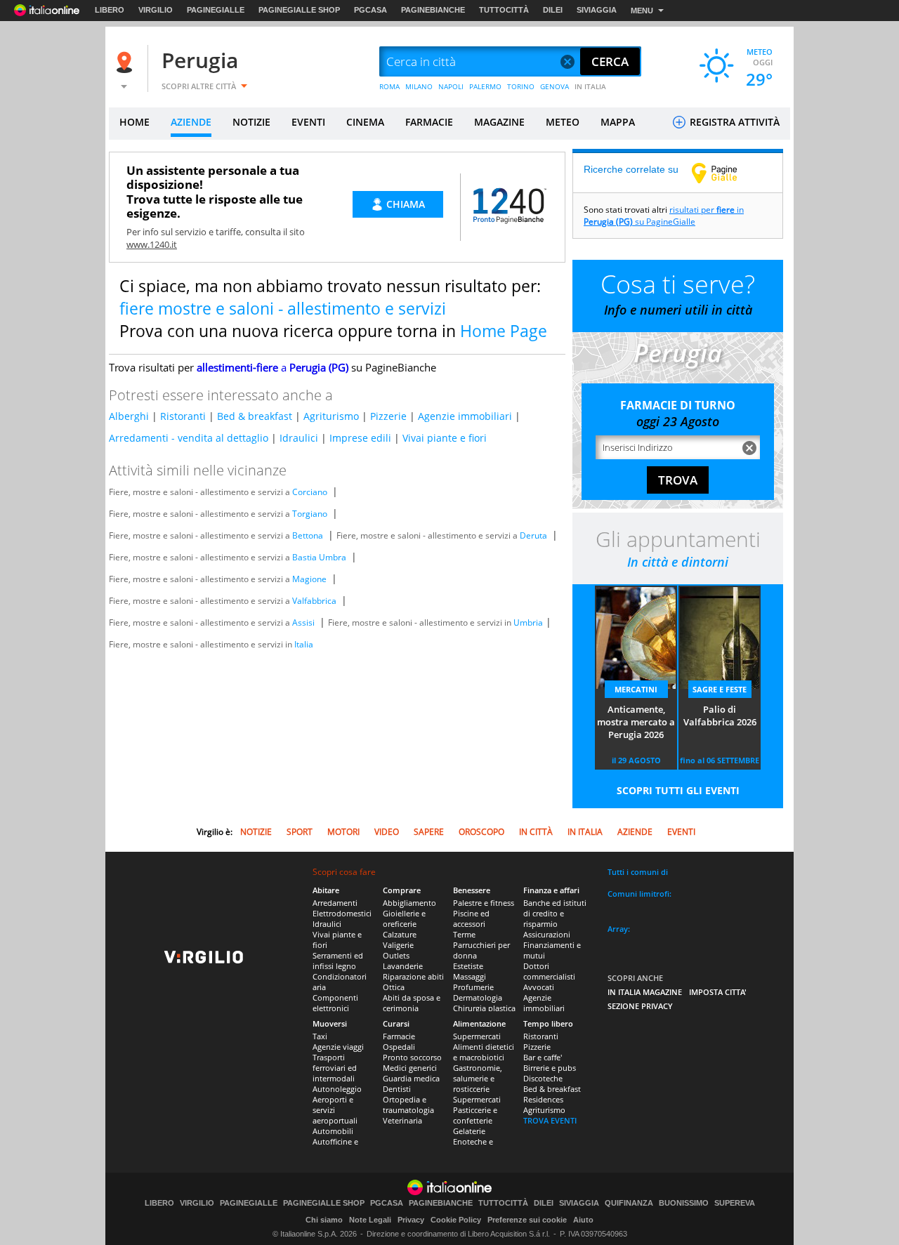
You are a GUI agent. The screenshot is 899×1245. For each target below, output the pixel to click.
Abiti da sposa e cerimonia (411, 1002)
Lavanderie (403, 966)
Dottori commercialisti (549, 971)
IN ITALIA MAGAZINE (645, 992)
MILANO (419, 86)
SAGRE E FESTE (720, 689)
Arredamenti (335, 902)
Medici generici (410, 1067)
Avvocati (538, 987)
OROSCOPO (481, 832)
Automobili (333, 1131)
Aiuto (583, 1220)
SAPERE (429, 832)
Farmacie (399, 1036)
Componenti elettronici (335, 1002)
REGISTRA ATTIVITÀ (733, 122)
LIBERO (109, 10)
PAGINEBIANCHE (433, 10)
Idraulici (299, 437)
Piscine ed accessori (471, 918)
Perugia (200, 60)
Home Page (503, 331)
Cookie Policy (456, 1220)
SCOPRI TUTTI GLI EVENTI (678, 790)
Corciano (309, 492)
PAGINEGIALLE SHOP (299, 10)
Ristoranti (183, 416)
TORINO (520, 86)
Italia (303, 644)
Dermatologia (477, 997)
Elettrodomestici (342, 913)
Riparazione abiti (413, 976)
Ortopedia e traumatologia (408, 1104)
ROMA (389, 86)
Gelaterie (469, 1131)
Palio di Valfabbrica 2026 (719, 715)
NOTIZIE (251, 122)
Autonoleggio (337, 1088)
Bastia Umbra (319, 557)
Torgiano (309, 514)
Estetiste (468, 966)
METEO (562, 122)
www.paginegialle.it (725, 172)
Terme (464, 934)
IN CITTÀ (536, 832)
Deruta (533, 535)
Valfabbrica (314, 601)
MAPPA (618, 122)
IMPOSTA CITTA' (718, 992)
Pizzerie (388, 416)
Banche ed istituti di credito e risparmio (554, 913)
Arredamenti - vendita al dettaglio (188, 437)
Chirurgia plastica (484, 1008)
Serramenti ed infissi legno (338, 960)
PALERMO (485, 86)
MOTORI (343, 832)
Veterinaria (402, 1120)
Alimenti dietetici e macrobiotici (483, 1051)
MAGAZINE (499, 122)
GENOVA (554, 86)
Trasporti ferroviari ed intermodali (335, 1067)
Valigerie (398, 945)
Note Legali (370, 1220)
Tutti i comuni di (638, 872)
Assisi (303, 622)
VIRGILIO (155, 10)
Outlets (396, 955)
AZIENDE (191, 122)
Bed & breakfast (254, 416)
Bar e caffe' (542, 1057)
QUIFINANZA (629, 1203)
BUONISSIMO (684, 1203)
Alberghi (129, 416)
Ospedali (399, 1046)
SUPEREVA (734, 1203)
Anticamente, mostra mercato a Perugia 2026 (636, 722)
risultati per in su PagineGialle (664, 216)
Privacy (411, 1220)
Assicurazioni (546, 934)
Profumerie (473, 987)
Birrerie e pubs (549, 1067)
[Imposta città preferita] (126, 62)
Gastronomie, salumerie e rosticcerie (477, 1078)
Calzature (399, 934)
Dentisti (397, 1088)
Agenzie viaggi (338, 1046)
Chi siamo (324, 1220)
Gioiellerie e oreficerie (404, 918)
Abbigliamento (409, 902)
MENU (642, 10)
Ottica (394, 987)
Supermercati (477, 1036)
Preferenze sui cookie (527, 1220)
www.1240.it (151, 244)
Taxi (320, 1036)
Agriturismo (331, 416)
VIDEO (386, 832)
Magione (309, 579)
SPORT (300, 832)
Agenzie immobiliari (465, 416)
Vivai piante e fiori (444, 437)
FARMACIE (429, 122)
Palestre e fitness (483, 902)
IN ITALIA (590, 86)
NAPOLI (451, 86)
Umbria (528, 622)
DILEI (553, 10)
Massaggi (469, 976)
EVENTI (308, 122)
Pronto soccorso (412, 1057)
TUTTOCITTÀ (504, 10)
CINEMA (365, 122)
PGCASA (370, 10)
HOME (134, 122)
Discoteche (543, 1078)
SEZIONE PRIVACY (640, 1006)
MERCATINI (636, 689)
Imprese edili (360, 437)
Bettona (307, 535)
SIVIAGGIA (597, 10)
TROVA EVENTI (550, 1120)
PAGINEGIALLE (215, 10)
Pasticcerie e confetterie (475, 1115)
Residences (543, 1099)
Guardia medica (411, 1078)
